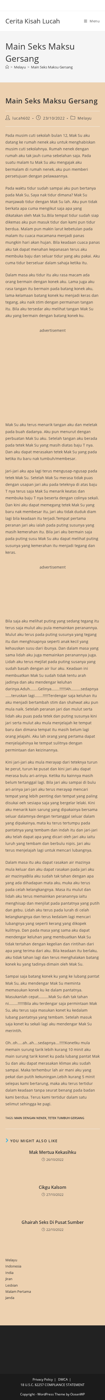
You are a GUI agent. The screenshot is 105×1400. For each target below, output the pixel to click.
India (9, 1272)
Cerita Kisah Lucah (32, 20)
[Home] (7, 67)
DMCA (63, 1379)
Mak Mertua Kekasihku (52, 1152)
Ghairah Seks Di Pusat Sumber (53, 1222)
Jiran (8, 1278)
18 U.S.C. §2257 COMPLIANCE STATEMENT (52, 1384)
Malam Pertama (18, 1291)
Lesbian (11, 1285)
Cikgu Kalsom (52, 1187)
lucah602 (21, 118)
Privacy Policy (43, 1379)
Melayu (85, 118)
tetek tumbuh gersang (66, 1118)
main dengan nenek (30, 1118)
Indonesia (13, 1266)
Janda (9, 1297)
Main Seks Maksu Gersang (52, 67)
